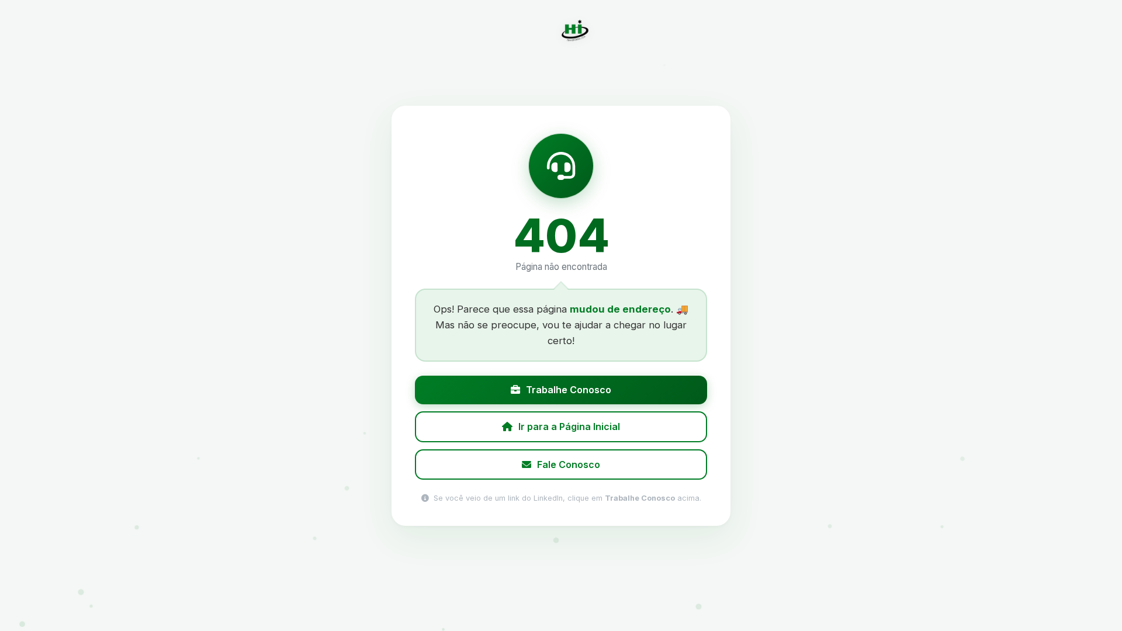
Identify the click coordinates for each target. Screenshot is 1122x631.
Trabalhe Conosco (568, 390)
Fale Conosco (568, 464)
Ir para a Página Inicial (569, 426)
